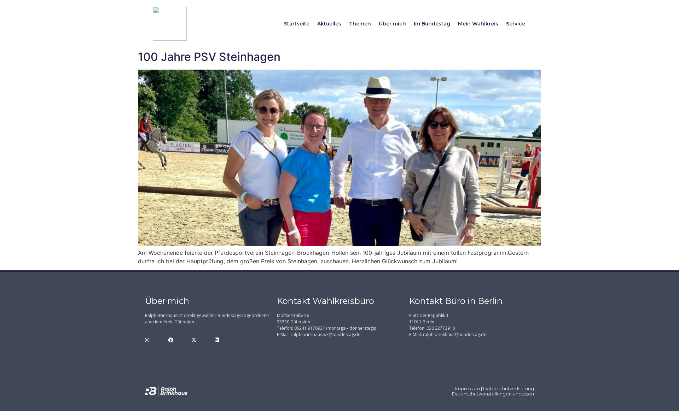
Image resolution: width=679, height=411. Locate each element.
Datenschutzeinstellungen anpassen (493, 394)
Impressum (467, 388)
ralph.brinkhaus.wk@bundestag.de (325, 334)
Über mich (392, 23)
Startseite (296, 23)
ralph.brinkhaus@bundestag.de (454, 334)
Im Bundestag (432, 23)
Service (515, 23)
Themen (360, 23)
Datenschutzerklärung (508, 388)
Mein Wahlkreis (478, 23)
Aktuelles (329, 23)
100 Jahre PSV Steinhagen (209, 57)
